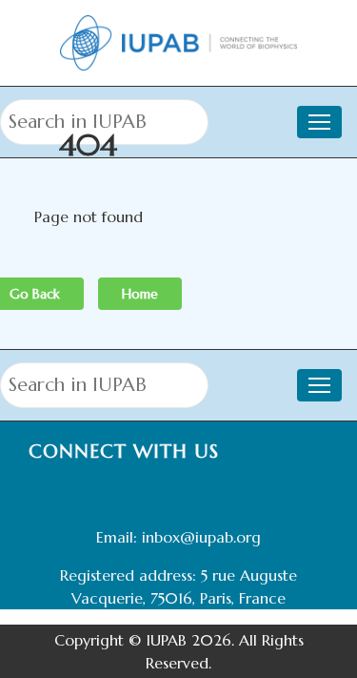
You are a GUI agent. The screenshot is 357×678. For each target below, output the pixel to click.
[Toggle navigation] (319, 385)
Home (140, 293)
